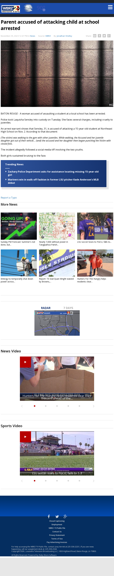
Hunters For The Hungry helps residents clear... (91, 280)
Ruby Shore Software (48, 555)
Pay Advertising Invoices (57, 542)
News (32, 36)
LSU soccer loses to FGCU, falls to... (94, 241)
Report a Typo (9, 197)
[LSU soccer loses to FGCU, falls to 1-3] (95, 226)
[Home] (11, 9)
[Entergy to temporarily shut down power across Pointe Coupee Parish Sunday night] (19, 263)
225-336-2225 (73, 546)
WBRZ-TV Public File (57, 528)
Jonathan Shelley (64, 36)
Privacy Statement (57, 535)
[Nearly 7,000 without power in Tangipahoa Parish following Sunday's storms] (57, 226)
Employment (57, 524)
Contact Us (57, 531)
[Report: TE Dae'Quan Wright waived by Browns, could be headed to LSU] (57, 263)
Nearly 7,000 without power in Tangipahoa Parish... (53, 243)
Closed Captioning (57, 521)
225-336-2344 (51, 549)
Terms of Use (57, 538)
